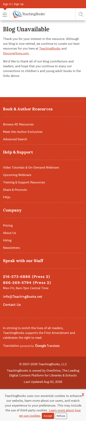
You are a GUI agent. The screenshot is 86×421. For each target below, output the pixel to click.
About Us (9, 233)
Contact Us (12, 304)
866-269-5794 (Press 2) (27, 282)
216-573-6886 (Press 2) (26, 276)
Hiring (7, 240)
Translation (11, 346)
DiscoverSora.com (16, 53)
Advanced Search (15, 139)
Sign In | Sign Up (13, 4)
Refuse (61, 416)
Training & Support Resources (24, 182)
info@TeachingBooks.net (22, 296)
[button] (5, 14)
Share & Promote (15, 190)
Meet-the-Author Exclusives (23, 132)
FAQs (6, 197)
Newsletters (11, 248)
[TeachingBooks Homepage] (27, 14)
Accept (48, 416)
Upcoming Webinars (17, 175)
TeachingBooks (50, 48)
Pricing (8, 225)
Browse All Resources (18, 124)
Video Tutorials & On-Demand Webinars (31, 167)
